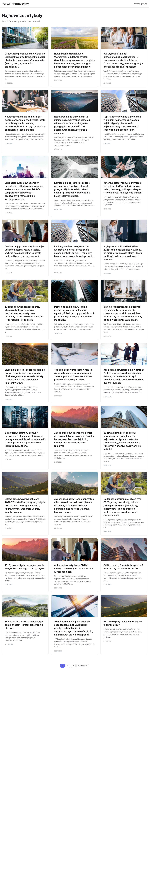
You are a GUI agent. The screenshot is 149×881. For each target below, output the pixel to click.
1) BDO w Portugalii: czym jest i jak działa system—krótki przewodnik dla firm (24, 625)
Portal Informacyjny (15, 3)
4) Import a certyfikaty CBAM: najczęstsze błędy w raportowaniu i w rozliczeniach (74, 568)
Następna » (82, 666)
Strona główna (140, 4)
